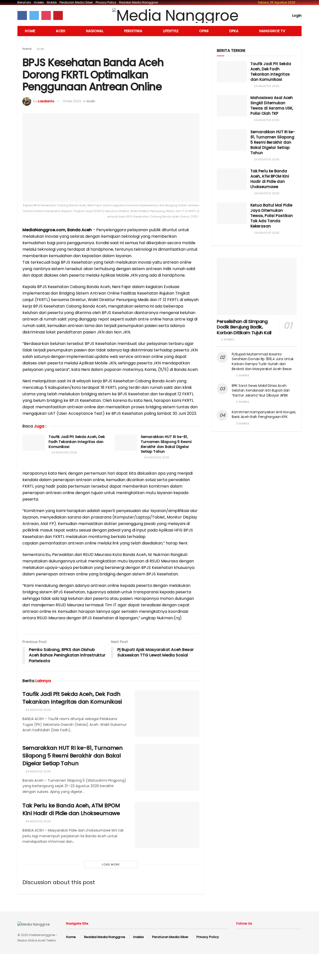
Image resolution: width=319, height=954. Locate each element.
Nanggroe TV (272, 30)
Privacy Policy (106, 2)
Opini (204, 30)
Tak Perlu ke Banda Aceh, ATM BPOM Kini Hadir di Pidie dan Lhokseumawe (71, 809)
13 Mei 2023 (72, 101)
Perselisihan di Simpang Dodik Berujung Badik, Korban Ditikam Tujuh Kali (244, 327)
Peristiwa (133, 30)
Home (30, 30)
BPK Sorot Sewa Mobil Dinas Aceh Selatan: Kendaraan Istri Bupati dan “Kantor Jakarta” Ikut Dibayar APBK (261, 390)
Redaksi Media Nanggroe (138, 2)
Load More (111, 864)
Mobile (52, 2)
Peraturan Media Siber (76, 2)
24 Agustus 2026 (64, 452)
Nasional (94, 30)
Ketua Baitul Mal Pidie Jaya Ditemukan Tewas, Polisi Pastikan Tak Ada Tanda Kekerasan (271, 216)
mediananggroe (42, 935)
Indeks (39, 2)
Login (296, 15)
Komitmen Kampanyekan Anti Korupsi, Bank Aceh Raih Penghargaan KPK (264, 415)
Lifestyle (170, 30)
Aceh (60, 30)
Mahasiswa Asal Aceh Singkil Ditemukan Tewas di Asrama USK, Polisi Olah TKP (271, 105)
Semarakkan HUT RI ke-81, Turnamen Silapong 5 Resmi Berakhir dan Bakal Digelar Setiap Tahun (166, 444)
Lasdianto (46, 101)
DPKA (234, 30)
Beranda (24, 2)
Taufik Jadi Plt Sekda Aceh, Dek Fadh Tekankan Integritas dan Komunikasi (77, 441)
